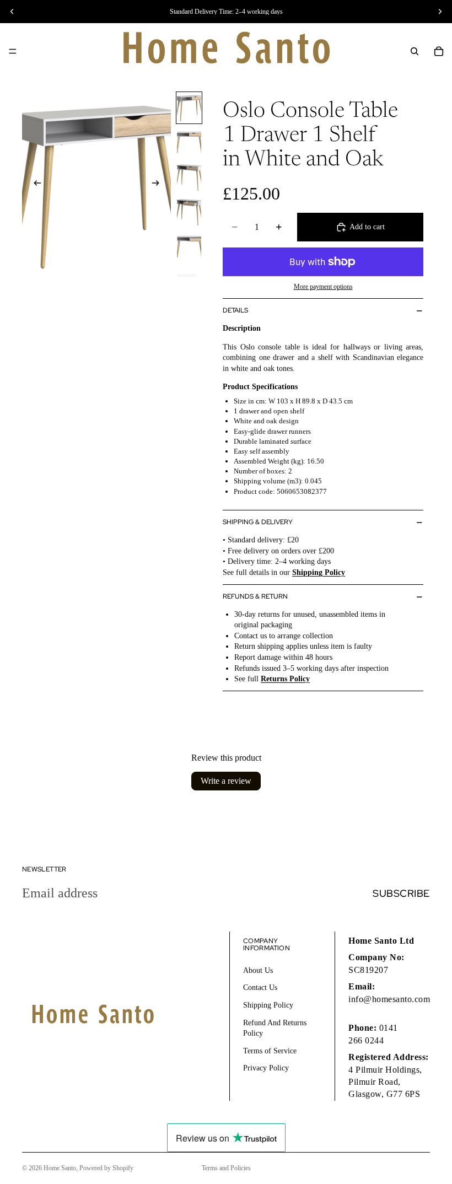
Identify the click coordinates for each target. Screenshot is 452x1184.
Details (235, 310)
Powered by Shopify (106, 1168)
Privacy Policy (266, 1068)
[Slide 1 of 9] (189, 108)
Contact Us (260, 987)
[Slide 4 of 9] (189, 212)
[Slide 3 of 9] (189, 177)
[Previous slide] (34, 184)
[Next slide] (159, 184)
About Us (258, 970)
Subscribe (401, 893)
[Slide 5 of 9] (189, 247)
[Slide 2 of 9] (189, 142)
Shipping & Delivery (258, 522)
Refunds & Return (255, 596)
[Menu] (12, 51)
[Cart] (439, 51)
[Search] (414, 51)
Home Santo (60, 1168)
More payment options (323, 286)
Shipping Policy (268, 1005)
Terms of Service (270, 1050)
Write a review (226, 780)
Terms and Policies (226, 1168)
